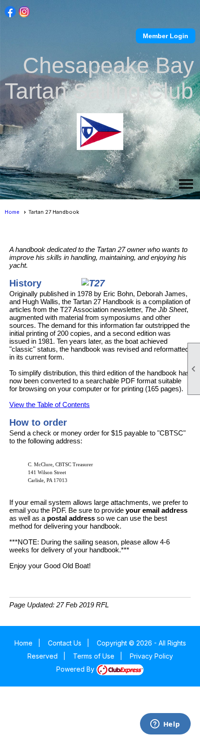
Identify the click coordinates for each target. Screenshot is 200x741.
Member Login (165, 36)
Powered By (76, 669)
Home (12, 212)
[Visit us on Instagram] (24, 12)
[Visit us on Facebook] (10, 12)
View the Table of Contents (49, 404)
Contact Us (64, 643)
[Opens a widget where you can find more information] (165, 724)
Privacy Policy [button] (151, 656)
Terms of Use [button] (93, 656)
